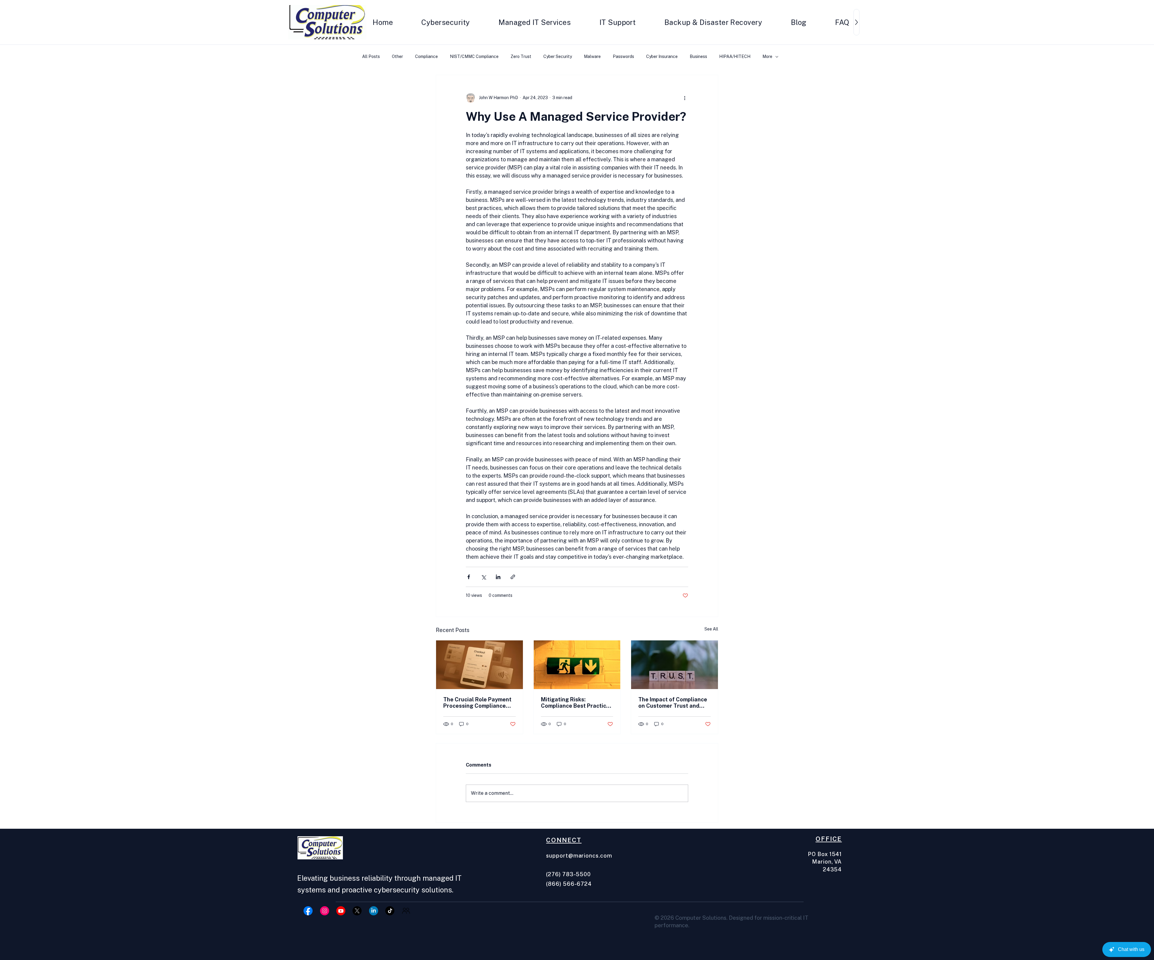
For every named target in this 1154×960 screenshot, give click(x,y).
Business (698, 56)
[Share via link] (513, 577)
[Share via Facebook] (469, 577)
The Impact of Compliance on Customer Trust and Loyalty (672, 702)
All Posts (371, 56)
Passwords (623, 56)
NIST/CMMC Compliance (474, 56)
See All (711, 629)
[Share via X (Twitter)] (483, 577)
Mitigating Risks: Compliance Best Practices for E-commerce (576, 702)
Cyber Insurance (662, 56)
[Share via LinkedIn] (498, 577)
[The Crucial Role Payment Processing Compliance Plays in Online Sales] (479, 664)
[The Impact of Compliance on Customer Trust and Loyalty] (674, 664)
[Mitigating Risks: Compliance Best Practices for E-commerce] (577, 664)
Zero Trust (521, 56)
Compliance (426, 56)
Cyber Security (557, 56)
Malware (592, 56)
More (767, 56)
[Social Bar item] (308, 910)
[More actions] (684, 98)
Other (397, 56)
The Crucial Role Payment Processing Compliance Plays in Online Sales (477, 702)
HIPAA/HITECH (734, 56)
